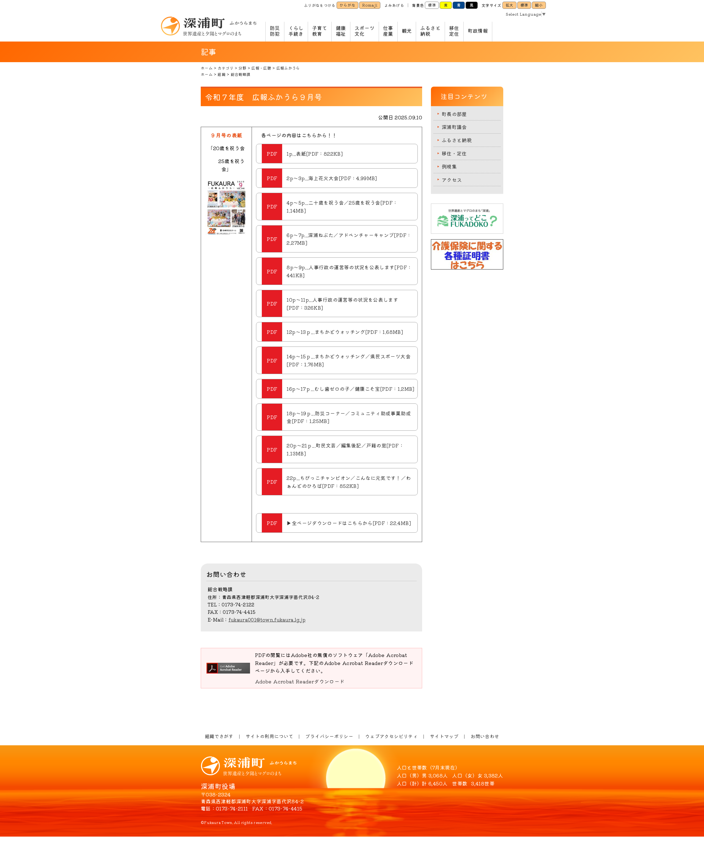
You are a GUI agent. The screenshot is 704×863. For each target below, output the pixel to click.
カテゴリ (225, 68)
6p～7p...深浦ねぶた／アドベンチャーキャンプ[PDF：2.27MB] (349, 238)
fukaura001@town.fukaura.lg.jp (267, 619)
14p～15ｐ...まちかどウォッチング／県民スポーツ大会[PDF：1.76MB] (348, 360)
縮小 (539, 5)
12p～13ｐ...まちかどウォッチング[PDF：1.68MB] (345, 331)
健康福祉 (341, 30)
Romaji (369, 5)
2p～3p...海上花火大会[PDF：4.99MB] (332, 178)
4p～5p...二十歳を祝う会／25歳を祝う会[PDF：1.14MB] (342, 206)
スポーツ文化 (364, 30)
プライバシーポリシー (329, 736)
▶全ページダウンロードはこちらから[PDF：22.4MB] (349, 522)
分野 (242, 68)
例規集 (449, 166)
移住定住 (454, 30)
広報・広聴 (261, 68)
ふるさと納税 (430, 30)
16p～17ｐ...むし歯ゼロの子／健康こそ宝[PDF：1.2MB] (350, 388)
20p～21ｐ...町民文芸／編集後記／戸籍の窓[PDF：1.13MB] (345, 449)
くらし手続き (296, 30)
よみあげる (394, 5)
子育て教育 (319, 30)
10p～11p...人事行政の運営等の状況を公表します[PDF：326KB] (342, 303)
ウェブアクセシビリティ (391, 736)
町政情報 (478, 30)
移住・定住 (454, 153)
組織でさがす (219, 736)
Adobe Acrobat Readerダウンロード (299, 681)
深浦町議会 (454, 126)
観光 (407, 30)
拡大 (509, 5)
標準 (432, 5)
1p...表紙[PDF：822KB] (314, 153)
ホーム (207, 68)
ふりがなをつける (320, 5)
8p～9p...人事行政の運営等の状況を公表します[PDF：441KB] (349, 271)
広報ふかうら (288, 68)
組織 (222, 74)
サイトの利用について (269, 736)
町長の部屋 (454, 113)
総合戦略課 (241, 74)
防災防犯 (275, 30)
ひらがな (347, 5)
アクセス (452, 179)
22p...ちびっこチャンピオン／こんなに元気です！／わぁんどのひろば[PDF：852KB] (349, 481)
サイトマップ (444, 736)
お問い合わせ (485, 736)
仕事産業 (388, 30)
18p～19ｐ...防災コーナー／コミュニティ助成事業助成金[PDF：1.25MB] (349, 417)
